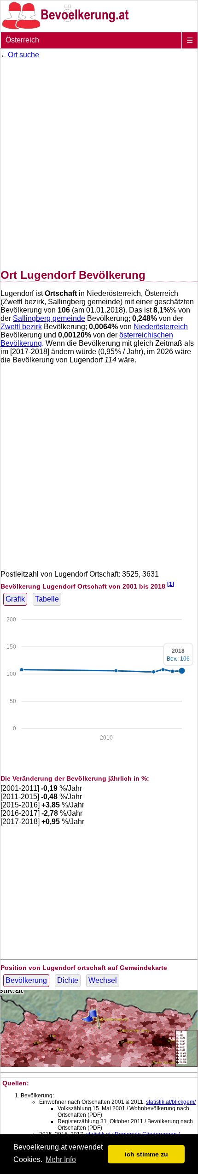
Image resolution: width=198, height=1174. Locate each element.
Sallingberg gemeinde (49, 318)
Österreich (22, 40)
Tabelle (47, 599)
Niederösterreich (161, 327)
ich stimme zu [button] (146, 1154)
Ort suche (23, 55)
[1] (170, 584)
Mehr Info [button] (61, 1159)
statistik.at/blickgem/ (171, 1102)
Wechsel (102, 980)
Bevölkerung (26, 980)
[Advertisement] (99, 162)
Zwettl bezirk (21, 327)
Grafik (15, 599)
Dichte (67, 980)
